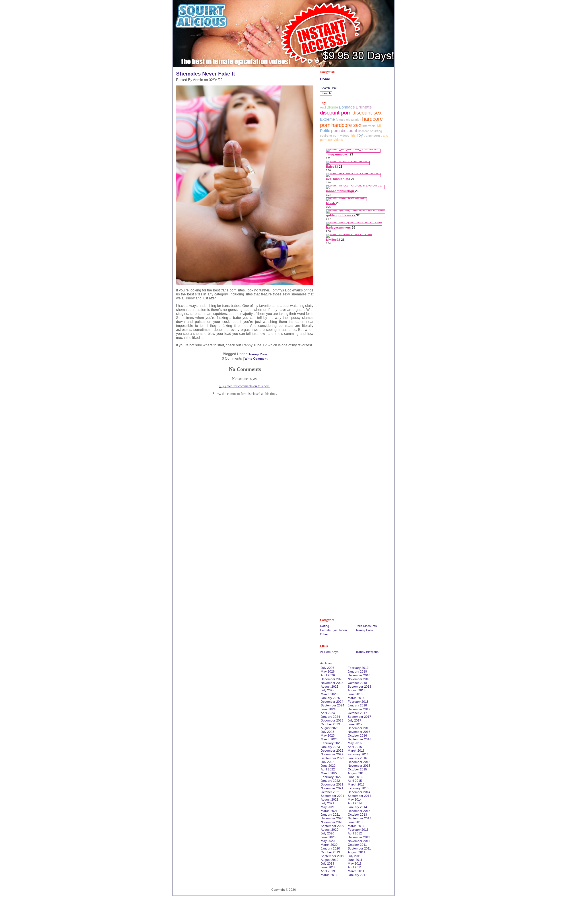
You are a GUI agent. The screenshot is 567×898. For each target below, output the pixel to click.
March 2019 (329, 875)
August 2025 (329, 686)
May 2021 (328, 807)
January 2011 (357, 875)
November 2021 (332, 788)
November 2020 (332, 822)
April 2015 (355, 780)
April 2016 (355, 747)
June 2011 (355, 859)
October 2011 (357, 844)
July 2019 (327, 863)
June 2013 (355, 822)
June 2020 (328, 837)
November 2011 (359, 841)
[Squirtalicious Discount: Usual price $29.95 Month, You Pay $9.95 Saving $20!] (283, 66)
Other (324, 634)
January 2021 (330, 814)
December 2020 (332, 818)
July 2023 (327, 731)
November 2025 (332, 683)
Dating (324, 626)
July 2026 (327, 667)
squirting (376, 131)
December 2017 (359, 709)
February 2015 (358, 788)
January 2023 (330, 747)
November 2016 (359, 731)
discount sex (367, 113)
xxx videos (335, 140)
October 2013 (357, 814)
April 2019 (328, 871)
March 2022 (329, 773)
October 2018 (357, 683)
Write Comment (256, 358)
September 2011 (359, 848)
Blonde (332, 107)
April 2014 (355, 803)
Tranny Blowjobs (367, 652)
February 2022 (331, 777)
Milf (379, 126)
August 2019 (329, 859)
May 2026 (328, 671)
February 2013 (358, 829)
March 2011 (356, 871)
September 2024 (332, 705)
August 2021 (329, 799)
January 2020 (330, 848)
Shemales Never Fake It (205, 74)
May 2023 (328, 735)
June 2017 (355, 724)
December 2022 (332, 750)
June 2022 (328, 765)
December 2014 (359, 792)
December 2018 (359, 675)
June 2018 (355, 694)
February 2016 (358, 754)
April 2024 (328, 713)
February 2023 (331, 743)
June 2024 (328, 709)
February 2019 (358, 667)
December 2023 (332, 720)
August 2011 (356, 852)
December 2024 (332, 701)
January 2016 (357, 758)
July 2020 (327, 833)
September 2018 (359, 686)
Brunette (364, 107)
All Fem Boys (329, 652)
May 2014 (355, 799)
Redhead (363, 131)
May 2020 (328, 841)
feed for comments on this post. (244, 386)
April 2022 (328, 769)
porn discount (344, 130)
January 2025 (330, 698)
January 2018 (357, 705)
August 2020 (329, 829)
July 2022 (327, 762)
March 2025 (329, 694)
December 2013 (359, 811)
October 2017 (357, 713)
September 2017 (359, 716)
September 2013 (359, 818)
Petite (325, 130)
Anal (323, 107)
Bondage (347, 107)
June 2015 (355, 777)
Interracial (369, 126)
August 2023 (329, 728)
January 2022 (330, 780)
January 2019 (357, 671)
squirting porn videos (334, 135)
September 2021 (332, 795)
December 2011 (359, 837)
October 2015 (357, 769)
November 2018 (359, 679)
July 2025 (327, 690)
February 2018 (358, 701)
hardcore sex (346, 125)
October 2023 (330, 724)
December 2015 (359, 762)
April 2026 (328, 675)
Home (325, 79)
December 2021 (332, 784)
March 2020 (329, 844)
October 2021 (330, 792)
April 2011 (355, 867)
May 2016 (355, 743)
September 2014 (359, 795)
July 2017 (354, 720)
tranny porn (372, 135)
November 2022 (332, 754)
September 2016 (359, 739)
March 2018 (356, 698)
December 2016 (359, 728)
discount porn (335, 113)
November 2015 (359, 765)
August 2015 (356, 773)
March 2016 (356, 750)
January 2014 (357, 807)
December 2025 (332, 679)
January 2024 (330, 716)
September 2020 (332, 826)
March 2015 (356, 784)
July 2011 (354, 856)
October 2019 (330, 852)
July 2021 (327, 803)
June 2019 (328, 867)
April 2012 (355, 833)
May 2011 (354, 863)
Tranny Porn (258, 354)
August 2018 (356, 690)
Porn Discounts (366, 626)
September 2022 (332, 758)
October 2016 (357, 735)
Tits (353, 135)
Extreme (327, 119)
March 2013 (356, 826)
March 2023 (329, 739)
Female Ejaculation (333, 630)
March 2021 (329, 811)
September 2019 (332, 856)
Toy (360, 135)
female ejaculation (348, 119)
